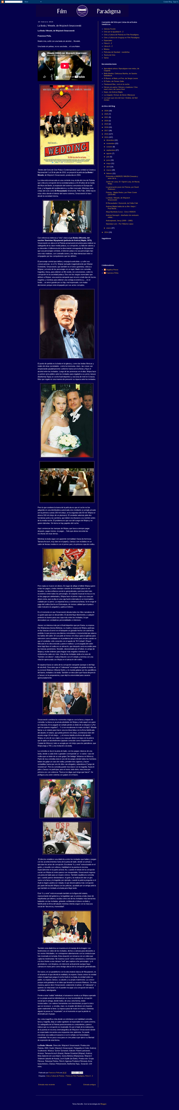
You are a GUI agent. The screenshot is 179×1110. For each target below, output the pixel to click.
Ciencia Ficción (110, 29)
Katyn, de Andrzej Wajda (113, 92)
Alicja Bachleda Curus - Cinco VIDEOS (121, 212)
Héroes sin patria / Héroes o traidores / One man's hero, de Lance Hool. (121, 88)
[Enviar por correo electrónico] (72, 1072)
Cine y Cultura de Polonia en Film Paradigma (121, 35)
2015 (106, 137)
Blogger (103, 1104)
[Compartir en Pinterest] (82, 1072)
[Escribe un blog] (75, 1072)
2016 (106, 134)
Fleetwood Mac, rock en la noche (116, 84)
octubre (109, 147)
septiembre (111, 150)
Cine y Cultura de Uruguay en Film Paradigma (121, 38)
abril (108, 167)
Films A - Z (89, 1076)
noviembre (110, 143)
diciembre (110, 140)
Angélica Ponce (112, 270)
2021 (106, 117)
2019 (106, 124)
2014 (106, 232)
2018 (106, 127)
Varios (106, 58)
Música (106, 49)
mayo (108, 163)
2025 (106, 114)
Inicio (69, 1085)
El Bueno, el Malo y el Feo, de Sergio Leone (121, 78)
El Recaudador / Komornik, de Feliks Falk (122, 203)
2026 (106, 111)
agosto (109, 153)
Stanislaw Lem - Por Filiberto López (119, 224)
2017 (106, 130)
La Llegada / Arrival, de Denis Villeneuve (119, 95)
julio (108, 157)
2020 (106, 121)
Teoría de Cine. (110, 55)
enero (108, 228)
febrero (109, 173)
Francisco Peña (112, 273)
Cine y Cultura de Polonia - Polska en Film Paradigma (65, 1076)
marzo (109, 170)
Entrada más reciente (46, 1085)
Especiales (108, 40)
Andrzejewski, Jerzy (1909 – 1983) (119, 221)
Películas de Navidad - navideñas (117, 52)
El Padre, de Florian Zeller (114, 81)
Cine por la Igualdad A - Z (113, 32)
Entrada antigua (89, 1085)
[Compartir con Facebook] (79, 1072)
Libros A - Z (108, 46)
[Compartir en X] (77, 1072)
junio (108, 160)
